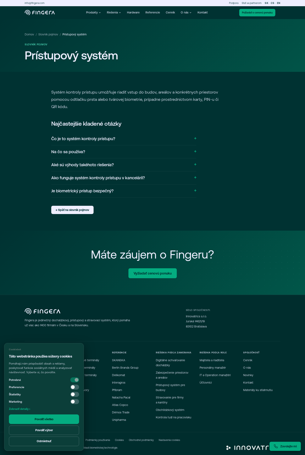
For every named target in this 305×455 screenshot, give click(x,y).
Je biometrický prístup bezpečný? (82, 190)
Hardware (133, 12)
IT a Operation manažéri (215, 375)
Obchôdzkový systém (170, 410)
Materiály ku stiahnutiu (258, 390)
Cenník (170, 12)
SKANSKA (118, 360)
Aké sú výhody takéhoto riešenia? (82, 164)
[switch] (74, 387)
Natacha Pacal (121, 397)
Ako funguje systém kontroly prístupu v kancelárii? (98, 177)
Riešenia (112, 12)
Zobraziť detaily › (19, 408)
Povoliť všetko (44, 419)
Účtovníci (206, 382)
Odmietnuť (44, 441)
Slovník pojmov (48, 34)
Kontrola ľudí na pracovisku (173, 417)
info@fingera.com (34, 3)
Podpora (233, 3)
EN (278, 3)
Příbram (117, 390)
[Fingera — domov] (40, 12)
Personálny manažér (213, 367)
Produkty (92, 12)
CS (272, 3)
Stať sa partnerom (251, 3)
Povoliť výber (44, 430)
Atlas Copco (120, 405)
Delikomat (118, 375)
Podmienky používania (97, 440)
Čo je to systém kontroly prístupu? (83, 138)
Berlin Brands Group (125, 367)
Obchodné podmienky (141, 440)
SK (266, 3)
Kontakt (203, 12)
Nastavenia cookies (169, 440)
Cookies (119, 440)
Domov (29, 34)
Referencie (152, 12)
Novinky (248, 375)
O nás (184, 12)
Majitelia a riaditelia (212, 360)
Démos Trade (120, 412)
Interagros (118, 382)
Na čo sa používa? (68, 151)
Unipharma (119, 419)
